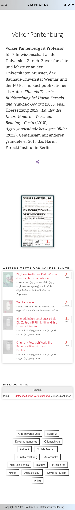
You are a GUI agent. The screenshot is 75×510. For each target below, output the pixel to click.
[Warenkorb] (72, 5)
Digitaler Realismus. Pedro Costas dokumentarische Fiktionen (36, 276)
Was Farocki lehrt (27, 302)
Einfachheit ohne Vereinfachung (32, 396)
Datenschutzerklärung (52, 507)
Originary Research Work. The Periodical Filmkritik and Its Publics (34, 346)
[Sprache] (69, 5)
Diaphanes (37, 4)
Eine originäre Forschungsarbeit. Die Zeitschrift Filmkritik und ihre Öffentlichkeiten (36, 322)
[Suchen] (6, 5)
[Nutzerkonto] (65, 5)
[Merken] (24, 198)
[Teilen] (37, 162)
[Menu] (2, 5)
